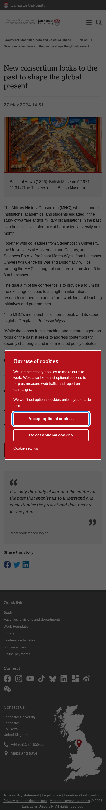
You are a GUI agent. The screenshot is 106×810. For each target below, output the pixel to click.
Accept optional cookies (51, 419)
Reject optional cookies (51, 435)
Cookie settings (25, 448)
